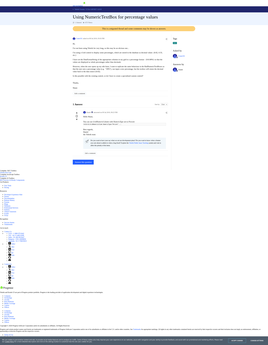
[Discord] (9, 260)
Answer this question (83, 162)
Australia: (17, 241)
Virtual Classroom (10, 212)
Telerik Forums (79, 9)
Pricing (6, 187)
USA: (16, 233)
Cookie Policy (9, 342)
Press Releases (9, 301)
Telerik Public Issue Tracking (138, 143)
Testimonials (8, 224)
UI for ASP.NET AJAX (94, 9)
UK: (16, 235)
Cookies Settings (257, 341)
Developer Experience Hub (13, 194)
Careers (6, 305)
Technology (8, 298)
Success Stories (9, 222)
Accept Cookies (237, 341)
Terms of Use (8, 335)
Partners (7, 210)
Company (7, 296)
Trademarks (137, 329)
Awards (6, 300)
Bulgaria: (17, 239)
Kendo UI (3, 176)
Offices (6, 307)
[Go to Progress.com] (7, 289)
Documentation (9, 198)
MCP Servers (4, 180)
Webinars (7, 206)
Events (6, 213)
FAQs (6, 215)
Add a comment (79, 93)
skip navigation (78, 6)
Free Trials (7, 185)
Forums (6, 202)
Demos (6, 196)
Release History (9, 200)
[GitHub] (9, 258)
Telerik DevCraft (5, 172)
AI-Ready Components (16, 180)
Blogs (6, 204)
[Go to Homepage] (84, 6)
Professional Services (11, 208)
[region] (134, 340)
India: (16, 237)
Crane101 (79, 38)
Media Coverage (9, 303)
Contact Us (8, 231)
